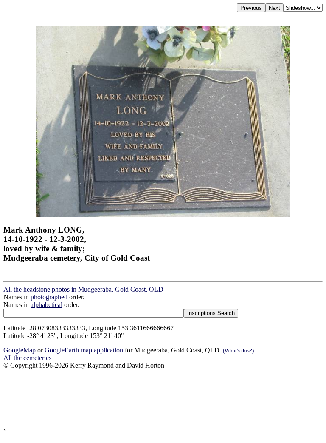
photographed (49, 297)
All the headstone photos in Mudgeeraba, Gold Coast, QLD (83, 289)
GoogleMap (19, 350)
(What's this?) (238, 350)
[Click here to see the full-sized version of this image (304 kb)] (163, 215)
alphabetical (46, 304)
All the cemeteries (27, 357)
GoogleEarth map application (85, 350)
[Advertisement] (163, 399)
